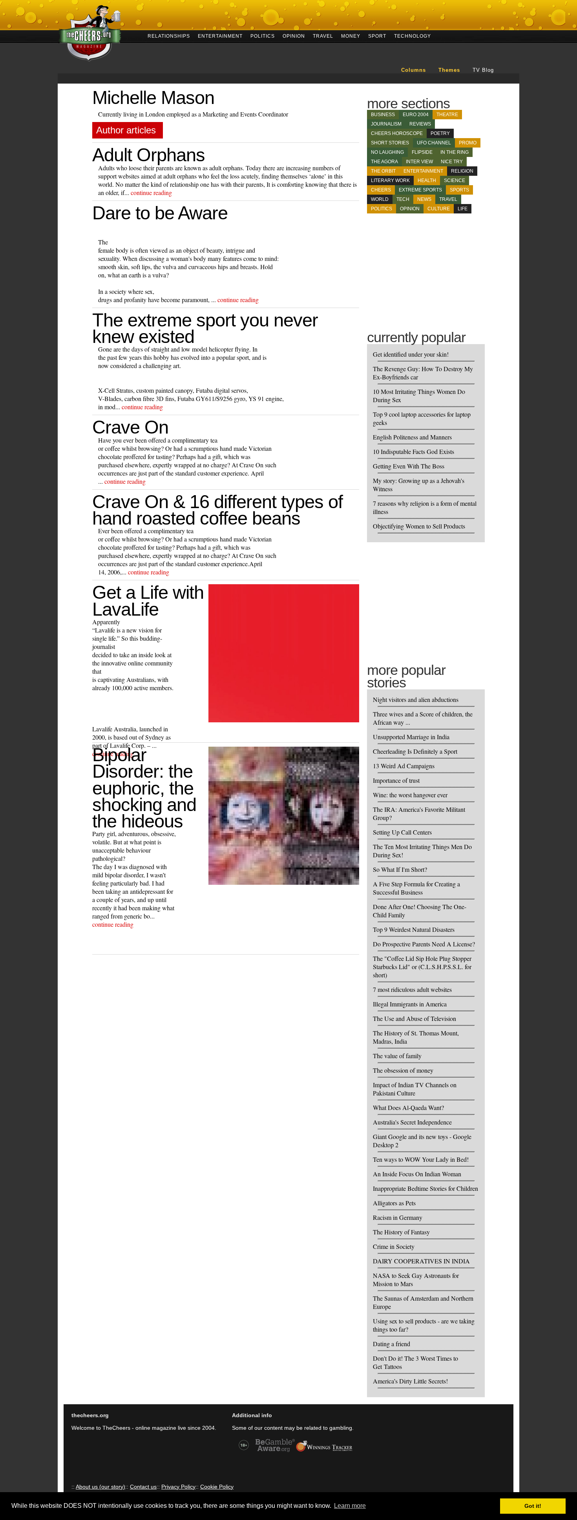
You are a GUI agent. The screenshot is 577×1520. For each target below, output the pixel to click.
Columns (413, 70)
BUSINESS (383, 114)
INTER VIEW (419, 161)
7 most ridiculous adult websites (412, 989)
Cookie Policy (217, 1487)
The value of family (397, 1056)
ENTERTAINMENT (220, 35)
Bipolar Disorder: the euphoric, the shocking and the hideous (144, 787)
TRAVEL (323, 35)
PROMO (468, 143)
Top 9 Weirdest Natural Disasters (414, 929)
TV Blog (483, 70)
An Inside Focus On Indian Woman (417, 1174)
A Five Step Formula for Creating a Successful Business (416, 888)
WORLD (380, 199)
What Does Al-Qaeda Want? (408, 1107)
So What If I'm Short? (400, 869)
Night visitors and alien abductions (415, 699)
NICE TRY (452, 161)
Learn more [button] (350, 1505)
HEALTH (427, 180)
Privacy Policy (178, 1487)
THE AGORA (384, 161)
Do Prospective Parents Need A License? (424, 944)
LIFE (462, 208)
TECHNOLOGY (412, 35)
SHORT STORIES (390, 143)
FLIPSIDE (422, 152)
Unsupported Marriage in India (411, 737)
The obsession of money (403, 1070)
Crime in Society (393, 1246)
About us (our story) (100, 1487)
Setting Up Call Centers (402, 832)
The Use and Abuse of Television (414, 1018)
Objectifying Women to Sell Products (419, 526)
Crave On (130, 427)
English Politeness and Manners (412, 437)
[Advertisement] (426, 266)
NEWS (424, 199)
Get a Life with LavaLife (148, 600)
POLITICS (262, 35)
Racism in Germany (397, 1217)
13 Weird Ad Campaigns (404, 766)
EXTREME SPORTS (420, 190)
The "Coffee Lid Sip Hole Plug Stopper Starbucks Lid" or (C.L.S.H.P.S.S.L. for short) (422, 966)
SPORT (377, 35)
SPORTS (459, 190)
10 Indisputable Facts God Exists (413, 451)
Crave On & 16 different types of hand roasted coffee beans (217, 510)
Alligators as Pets (394, 1203)
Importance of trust (396, 780)
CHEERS (381, 190)
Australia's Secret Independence (412, 1122)
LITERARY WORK (390, 180)
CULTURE (438, 208)
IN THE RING (454, 152)
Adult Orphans (148, 154)
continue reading (151, 192)
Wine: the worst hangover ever (410, 795)
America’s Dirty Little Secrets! (410, 1381)
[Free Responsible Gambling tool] (324, 1451)
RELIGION (462, 171)
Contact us (143, 1487)
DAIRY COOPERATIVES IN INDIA (421, 1261)
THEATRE (447, 114)
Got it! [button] (532, 1506)
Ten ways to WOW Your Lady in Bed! (421, 1159)
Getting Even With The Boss (408, 466)
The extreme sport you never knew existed (205, 328)
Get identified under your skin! (411, 354)
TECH (402, 199)
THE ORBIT (383, 171)
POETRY (440, 133)
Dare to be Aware (160, 212)
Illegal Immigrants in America (410, 1004)
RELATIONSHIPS (169, 35)
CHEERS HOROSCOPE (397, 133)
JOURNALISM (386, 124)
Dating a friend (391, 1344)
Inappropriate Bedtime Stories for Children (425, 1188)
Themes (449, 70)
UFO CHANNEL (434, 143)
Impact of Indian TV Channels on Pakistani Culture (414, 1089)
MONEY (350, 35)
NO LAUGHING (387, 152)
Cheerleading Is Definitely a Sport (415, 751)
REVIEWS (420, 124)
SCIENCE (454, 180)
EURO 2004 (416, 114)
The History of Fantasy (401, 1232)
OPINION (294, 35)
